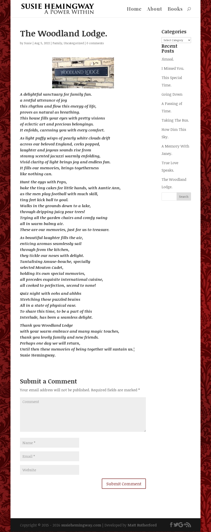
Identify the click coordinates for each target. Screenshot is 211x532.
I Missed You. (173, 68)
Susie (28, 43)
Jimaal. (168, 59)
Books (175, 9)
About (154, 9)
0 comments (95, 43)
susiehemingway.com (81, 525)
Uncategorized (74, 43)
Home (134, 9)
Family (57, 43)
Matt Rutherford (142, 525)
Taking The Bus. (175, 120)
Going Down (172, 94)
